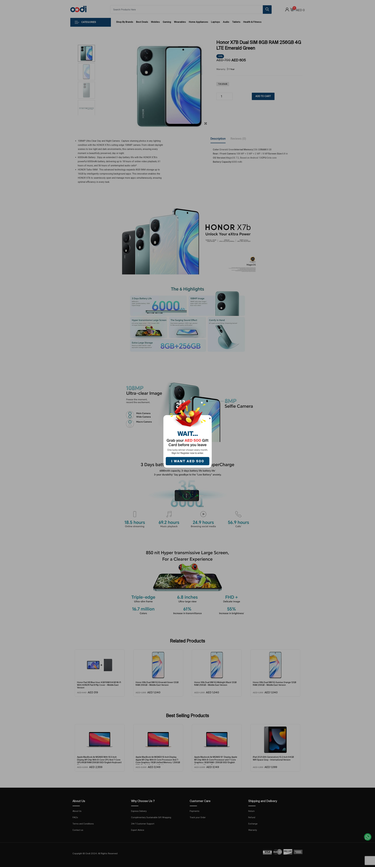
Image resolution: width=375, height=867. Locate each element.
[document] (187, 433)
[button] (210, 418)
